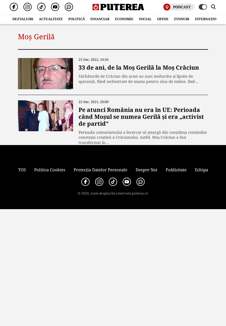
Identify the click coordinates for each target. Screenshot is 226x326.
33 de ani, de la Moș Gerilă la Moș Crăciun (139, 67)
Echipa (201, 169)
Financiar (99, 19)
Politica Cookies (49, 169)
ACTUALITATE (51, 19)
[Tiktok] (41, 7)
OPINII (162, 19)
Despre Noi (146, 169)
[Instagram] (27, 7)
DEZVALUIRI (22, 19)
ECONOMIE (124, 19)
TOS (22, 169)
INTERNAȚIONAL (209, 19)
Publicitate (176, 169)
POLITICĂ (76, 19)
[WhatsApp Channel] (69, 7)
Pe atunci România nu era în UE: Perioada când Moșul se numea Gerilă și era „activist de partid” (141, 116)
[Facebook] (14, 7)
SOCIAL (145, 19)
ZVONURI (181, 19)
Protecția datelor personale (100, 169)
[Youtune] (55, 7)
